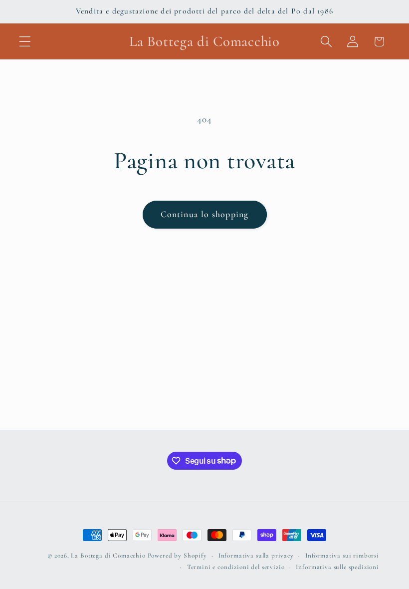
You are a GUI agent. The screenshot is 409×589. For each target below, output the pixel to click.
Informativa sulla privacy (256, 556)
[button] (25, 41)
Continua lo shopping (205, 214)
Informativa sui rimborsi (342, 556)
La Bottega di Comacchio (108, 556)
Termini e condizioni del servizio (236, 567)
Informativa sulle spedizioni (337, 567)
